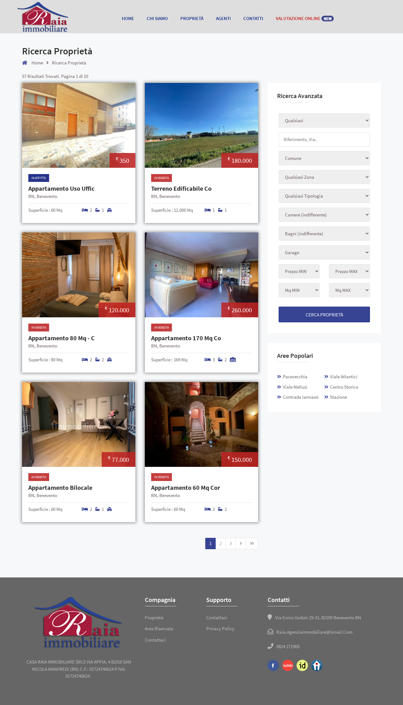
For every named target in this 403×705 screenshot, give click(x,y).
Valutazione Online (304, 18)
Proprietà (191, 18)
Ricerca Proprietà (69, 63)
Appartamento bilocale (60, 487)
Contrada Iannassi (301, 397)
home (37, 63)
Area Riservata (159, 628)
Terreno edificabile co (181, 188)
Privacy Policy (220, 628)
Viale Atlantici (343, 377)
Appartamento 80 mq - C (61, 338)
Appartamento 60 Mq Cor (185, 487)
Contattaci (155, 640)
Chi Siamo (157, 18)
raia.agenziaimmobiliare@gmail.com (314, 632)
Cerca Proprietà (324, 315)
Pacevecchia (295, 377)
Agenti (223, 18)
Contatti (253, 18)
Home (128, 18)
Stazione (338, 397)
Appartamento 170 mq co (186, 338)
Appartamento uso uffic (61, 188)
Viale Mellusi (295, 387)
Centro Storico (344, 387)
